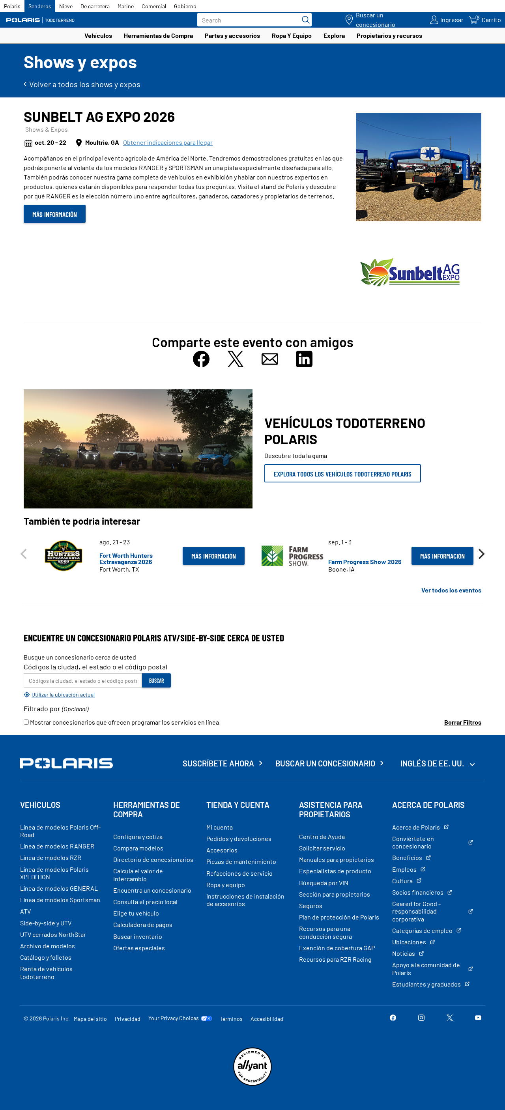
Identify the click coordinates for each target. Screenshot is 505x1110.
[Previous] (24, 553)
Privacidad (127, 1018)
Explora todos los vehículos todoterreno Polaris (342, 473)
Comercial (154, 6)
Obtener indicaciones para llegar (168, 142)
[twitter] (450, 1018)
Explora (334, 35)
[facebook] (393, 1018)
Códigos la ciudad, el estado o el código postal (95, 666)
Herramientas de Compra (158, 35)
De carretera (95, 6)
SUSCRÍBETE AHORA (218, 763)
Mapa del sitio (90, 1018)
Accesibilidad (267, 1018)
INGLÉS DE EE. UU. (433, 763)
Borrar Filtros (462, 722)
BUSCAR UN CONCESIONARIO (325, 763)
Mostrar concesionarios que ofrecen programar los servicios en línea (124, 722)
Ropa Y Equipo (292, 35)
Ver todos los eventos (451, 590)
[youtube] (478, 1018)
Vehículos (98, 35)
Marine (126, 6)
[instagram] (421, 1018)
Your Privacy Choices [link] (173, 1018)
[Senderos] (41, 20)
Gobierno (185, 6)
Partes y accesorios (232, 35)
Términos (231, 1018)
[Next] (480, 553)
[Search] (304, 19)
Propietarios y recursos (389, 35)
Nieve (66, 6)
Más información (54, 214)
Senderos (39, 6)
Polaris (12, 6)
